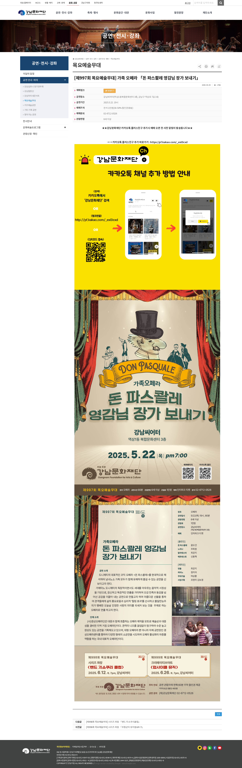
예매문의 (80, 113)
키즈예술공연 (30, 105)
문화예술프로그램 (31, 127)
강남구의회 (85, 3)
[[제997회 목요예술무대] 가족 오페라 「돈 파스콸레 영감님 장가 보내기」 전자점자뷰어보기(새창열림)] (212, 66)
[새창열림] (200, 747)
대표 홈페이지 (25, 3)
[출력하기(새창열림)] (206, 66)
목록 (218, 714)
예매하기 (110, 91)
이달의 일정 (28, 73)
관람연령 (80, 119)
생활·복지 (49, 3)
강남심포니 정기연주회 (34, 86)
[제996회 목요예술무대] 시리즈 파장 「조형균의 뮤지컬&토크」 (115, 727)
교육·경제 (61, 3)
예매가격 (80, 107)
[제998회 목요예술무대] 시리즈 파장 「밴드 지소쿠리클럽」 (113, 721)
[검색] (221, 3)
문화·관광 (73, 3)
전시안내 (27, 121)
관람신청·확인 (30, 133)
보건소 (38, 3)
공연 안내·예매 (30, 80)
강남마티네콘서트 (31, 95)
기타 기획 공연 (30, 110)
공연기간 (80, 102)
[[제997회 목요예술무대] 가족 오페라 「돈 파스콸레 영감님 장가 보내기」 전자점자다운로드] (219, 66)
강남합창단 (29, 91)
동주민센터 (98, 3)
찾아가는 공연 (30, 114)
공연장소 (80, 96)
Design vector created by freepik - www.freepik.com (115, 763)
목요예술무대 (30, 100)
